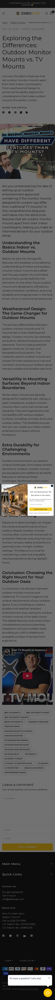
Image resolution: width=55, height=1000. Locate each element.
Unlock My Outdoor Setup (40, 509)
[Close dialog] (52, 486)
